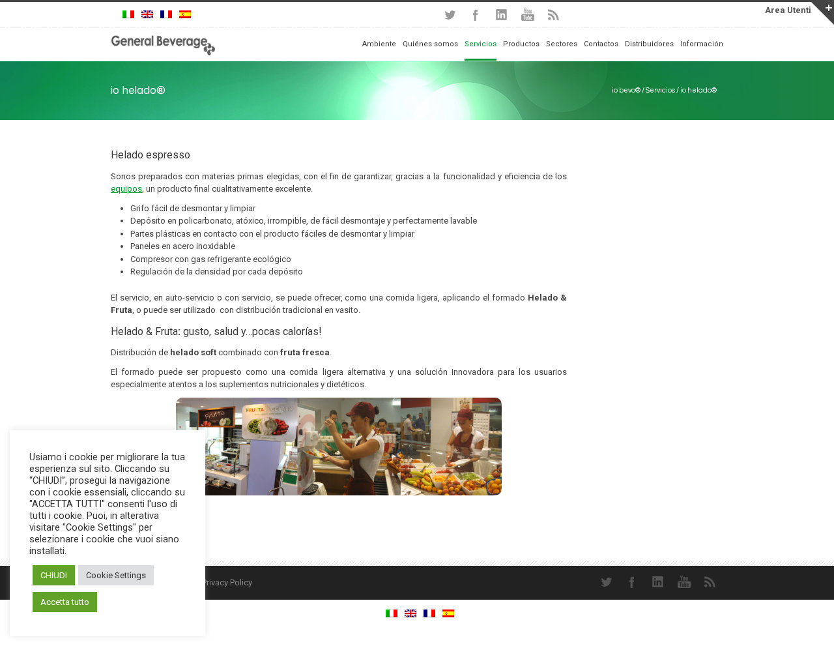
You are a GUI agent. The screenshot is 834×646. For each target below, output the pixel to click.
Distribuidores (649, 44)
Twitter (450, 15)
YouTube (528, 15)
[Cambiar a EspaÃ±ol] (185, 14)
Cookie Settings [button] (116, 575)
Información (701, 44)
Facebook (476, 15)
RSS (554, 15)
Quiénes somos (430, 44)
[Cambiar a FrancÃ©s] (166, 14)
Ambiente (379, 44)
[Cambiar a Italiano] (128, 14)
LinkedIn (502, 15)
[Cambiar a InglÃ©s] (147, 14)
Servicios (660, 90)
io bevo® (626, 90)
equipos (126, 189)
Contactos (601, 44)
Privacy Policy (227, 582)
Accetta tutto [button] (64, 602)
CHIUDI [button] (53, 575)
